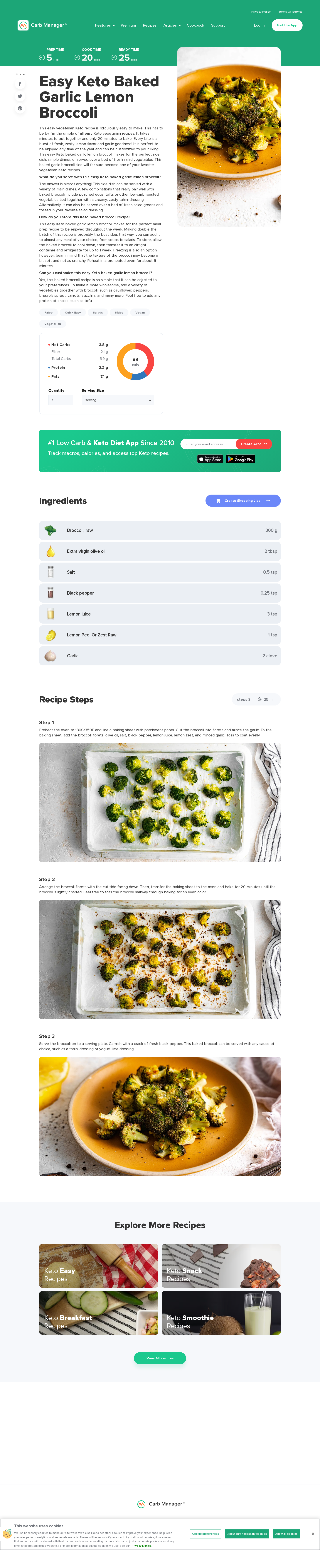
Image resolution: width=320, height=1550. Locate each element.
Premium (128, 25)
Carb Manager (42, 25)
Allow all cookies (286, 1534)
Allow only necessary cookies (247, 1534)
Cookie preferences (205, 1534)
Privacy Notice (141, 1545)
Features (103, 25)
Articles (170, 25)
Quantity (56, 390)
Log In (259, 25)
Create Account (254, 443)
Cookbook (195, 25)
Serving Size (93, 390)
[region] (160, 1534)
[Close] (313, 1533)
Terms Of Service (291, 11)
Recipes (150, 25)
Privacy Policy (261, 11)
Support (218, 25)
